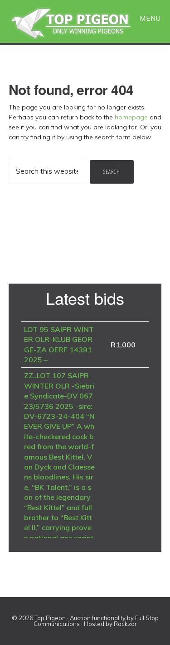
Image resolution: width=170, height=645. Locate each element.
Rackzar (125, 623)
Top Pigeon (81, 24)
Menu (150, 18)
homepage (131, 117)
